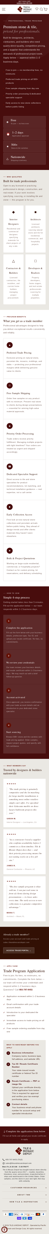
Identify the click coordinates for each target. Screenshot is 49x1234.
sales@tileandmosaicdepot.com (19, 1163)
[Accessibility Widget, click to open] (4, 1230)
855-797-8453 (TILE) (14, 1160)
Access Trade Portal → (18, 950)
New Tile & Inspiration (24, 1202)
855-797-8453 (26, 989)
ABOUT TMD (23, 1195)
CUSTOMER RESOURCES (24, 1187)
